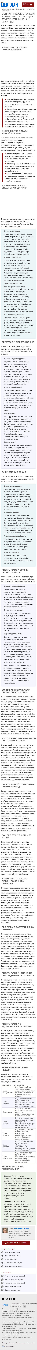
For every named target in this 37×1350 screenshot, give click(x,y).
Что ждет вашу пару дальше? (14, 1279)
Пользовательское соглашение (25, 1343)
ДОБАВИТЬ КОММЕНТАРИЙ (16, 1243)
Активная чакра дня (11, 1259)
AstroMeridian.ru (16, 1303)
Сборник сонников (8, 9)
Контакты (12, 1343)
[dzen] (13, 1300)
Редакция (5, 1343)
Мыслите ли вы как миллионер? (15, 1283)
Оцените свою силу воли (12, 1290)
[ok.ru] (10, 1300)
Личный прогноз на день (12, 1256)
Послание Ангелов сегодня (13, 1263)
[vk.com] (3, 1300)
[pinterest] (6, 1300)
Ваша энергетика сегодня (13, 1252)
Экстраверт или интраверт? (13, 1286)
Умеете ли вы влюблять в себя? (15, 1276)
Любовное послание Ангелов (14, 1266)
